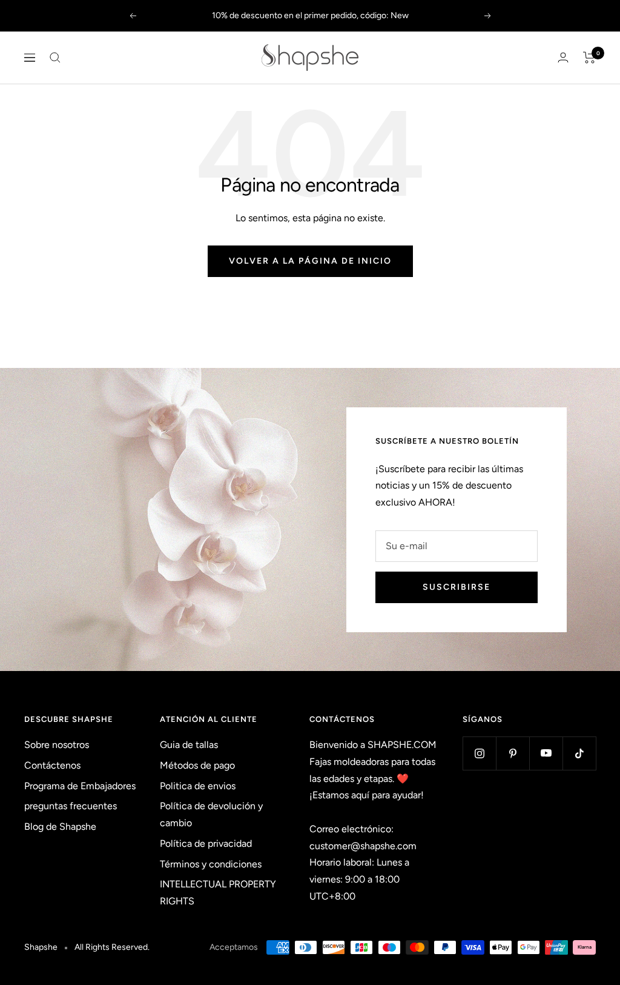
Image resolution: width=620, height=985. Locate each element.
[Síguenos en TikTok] (579, 753)
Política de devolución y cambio (211, 814)
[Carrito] (589, 58)
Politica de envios (198, 786)
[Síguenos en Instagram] (479, 753)
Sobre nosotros (56, 744)
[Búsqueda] (55, 57)
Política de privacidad (206, 843)
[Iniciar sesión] (563, 57)
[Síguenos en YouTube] (545, 753)
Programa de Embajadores (80, 786)
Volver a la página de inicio (310, 261)
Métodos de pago (197, 765)
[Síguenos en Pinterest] (512, 753)
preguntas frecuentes (70, 806)
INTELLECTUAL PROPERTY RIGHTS (218, 892)
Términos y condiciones (211, 864)
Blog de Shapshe (60, 826)
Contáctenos (52, 765)
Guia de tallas (189, 744)
